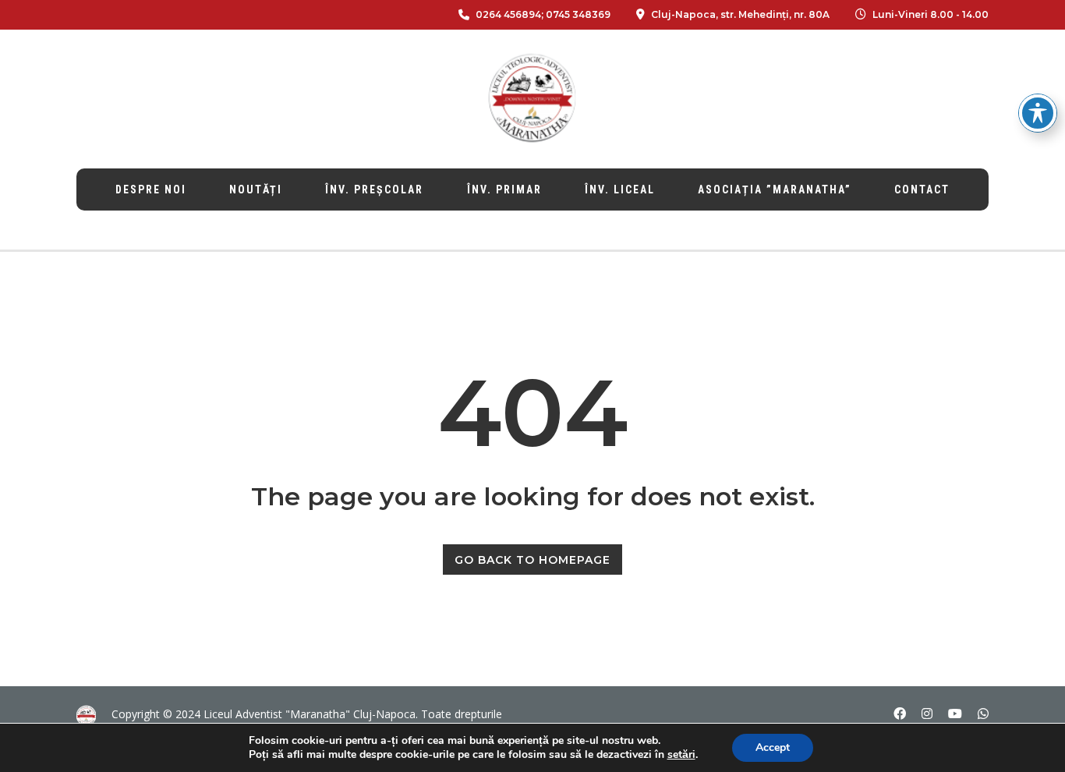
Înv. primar (504, 189)
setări (681, 755)
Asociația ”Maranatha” (774, 189)
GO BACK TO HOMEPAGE (532, 560)
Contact (922, 189)
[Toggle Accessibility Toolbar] (1037, 113)
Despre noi (150, 189)
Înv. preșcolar (374, 189)
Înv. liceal (620, 189)
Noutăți (255, 189)
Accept (772, 747)
